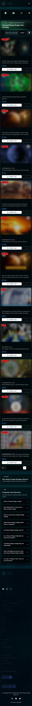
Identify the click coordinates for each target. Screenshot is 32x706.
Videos (3, 631)
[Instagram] (12, 698)
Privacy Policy (5, 660)
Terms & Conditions (7, 663)
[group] (3, 589)
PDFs (3, 626)
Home (5, 22)
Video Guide (6, 677)
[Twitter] (20, 698)
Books (3, 621)
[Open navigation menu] (29, 3)
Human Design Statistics (8, 610)
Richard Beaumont (6, 655)
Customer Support (7, 686)
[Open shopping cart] (25, 3)
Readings (4, 629)
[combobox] (3, 467)
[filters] (29, 33)
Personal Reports (6, 639)
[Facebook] (16, 698)
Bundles (4, 644)
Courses (4, 619)
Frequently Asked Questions (8, 658)
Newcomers (4, 605)
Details (27, 69)
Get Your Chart (5, 600)
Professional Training (7, 647)
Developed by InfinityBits (16, 702)
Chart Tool (4, 642)
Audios (3, 624)
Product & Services (6, 608)
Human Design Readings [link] (16, 22)
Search (22, 32)
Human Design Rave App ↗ (9, 671)
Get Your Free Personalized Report (10, 603)
